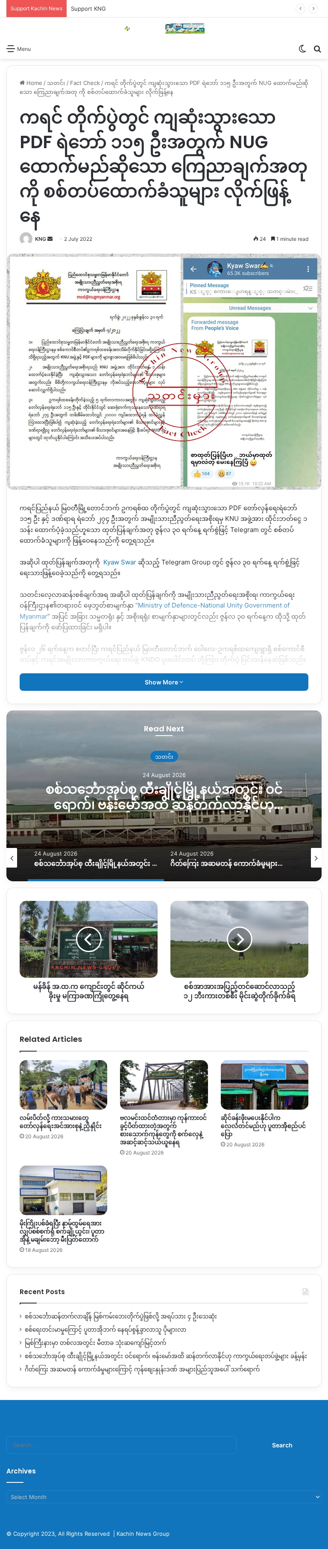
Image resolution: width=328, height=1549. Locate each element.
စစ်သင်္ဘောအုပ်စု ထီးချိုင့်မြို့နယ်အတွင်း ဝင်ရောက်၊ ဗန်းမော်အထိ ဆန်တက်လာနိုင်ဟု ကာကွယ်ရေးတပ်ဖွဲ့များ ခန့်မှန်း (166, 1356)
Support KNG (88, 8)
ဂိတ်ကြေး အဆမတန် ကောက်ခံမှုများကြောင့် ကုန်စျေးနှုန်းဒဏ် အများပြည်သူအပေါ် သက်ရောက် (164, 797)
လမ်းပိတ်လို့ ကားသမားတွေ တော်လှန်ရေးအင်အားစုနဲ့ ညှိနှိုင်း (61, 1122)
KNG (40, 239)
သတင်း (56, 82)
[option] (164, 795)
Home (33, 82)
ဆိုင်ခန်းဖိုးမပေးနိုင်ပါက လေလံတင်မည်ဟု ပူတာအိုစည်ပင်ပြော (263, 1126)
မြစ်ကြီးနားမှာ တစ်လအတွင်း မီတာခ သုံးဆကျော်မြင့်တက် (95, 1342)
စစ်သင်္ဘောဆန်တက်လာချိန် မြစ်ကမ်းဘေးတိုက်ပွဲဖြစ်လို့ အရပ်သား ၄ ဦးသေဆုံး (121, 1316)
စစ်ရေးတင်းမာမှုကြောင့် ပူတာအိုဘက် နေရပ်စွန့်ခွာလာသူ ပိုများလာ (105, 1329)
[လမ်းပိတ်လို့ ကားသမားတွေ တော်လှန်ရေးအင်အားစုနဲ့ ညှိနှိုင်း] (63, 1085)
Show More (162, 682)
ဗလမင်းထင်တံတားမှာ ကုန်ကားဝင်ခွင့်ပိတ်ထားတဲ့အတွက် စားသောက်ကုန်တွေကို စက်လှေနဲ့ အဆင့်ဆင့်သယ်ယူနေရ (163, 1130)
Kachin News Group (143, 1533)
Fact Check (85, 82)
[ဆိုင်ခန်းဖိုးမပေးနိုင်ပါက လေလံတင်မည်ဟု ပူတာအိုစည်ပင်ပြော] (264, 1085)
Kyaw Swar (119, 562)
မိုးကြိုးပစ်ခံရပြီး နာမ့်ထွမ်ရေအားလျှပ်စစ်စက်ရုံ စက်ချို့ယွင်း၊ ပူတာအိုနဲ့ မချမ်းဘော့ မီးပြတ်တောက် (62, 1231)
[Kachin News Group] (164, 28)
